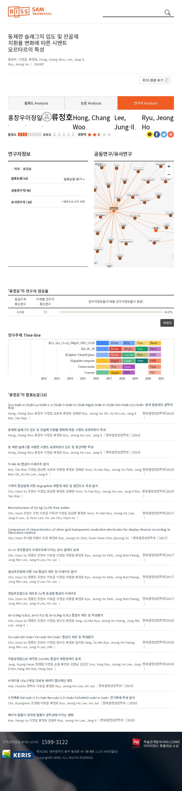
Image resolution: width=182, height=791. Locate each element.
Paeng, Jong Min (128, 620)
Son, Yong (96, 664)
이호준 (44, 513)
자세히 (167, 323)
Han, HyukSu (17, 685)
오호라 (58, 413)
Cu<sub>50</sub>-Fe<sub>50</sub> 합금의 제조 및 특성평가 (51, 637)
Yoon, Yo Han (94, 469)
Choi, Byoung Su (117, 538)
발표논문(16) (19, 178)
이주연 (53, 513)
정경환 (39, 664)
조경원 (35, 703)
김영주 (52, 720)
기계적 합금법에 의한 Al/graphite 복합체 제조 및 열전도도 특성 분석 (53, 486)
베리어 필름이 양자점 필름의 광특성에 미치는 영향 (40, 715)
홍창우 (12, 59)
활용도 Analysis (36, 102)
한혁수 (31, 685)
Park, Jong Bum (118, 555)
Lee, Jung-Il (75, 59)
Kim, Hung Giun (42, 668)
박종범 (60, 469)
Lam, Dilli (46, 647)
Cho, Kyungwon (19, 703)
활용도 (12, 134)
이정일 (22, 59)
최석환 (27, 538)
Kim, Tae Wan (17, 418)
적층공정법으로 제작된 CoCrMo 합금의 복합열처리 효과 (44, 658)
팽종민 (32, 555)
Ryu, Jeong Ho (18, 64)
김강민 (84, 664)
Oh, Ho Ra (111, 413)
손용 (57, 664)
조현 (36, 513)
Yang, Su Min (84, 620)
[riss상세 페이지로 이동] (155, 80)
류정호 (33, 59)
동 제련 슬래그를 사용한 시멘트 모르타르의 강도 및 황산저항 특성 (50, 447)
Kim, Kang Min (20, 668)
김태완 (77, 413)
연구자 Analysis (146, 102)
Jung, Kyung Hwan (21, 664)
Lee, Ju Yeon (27, 517)
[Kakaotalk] (149, 134)
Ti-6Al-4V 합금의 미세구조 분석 (28, 464)
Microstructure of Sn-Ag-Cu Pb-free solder (39, 507)
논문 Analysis (91, 102)
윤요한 (41, 469)
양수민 (60, 620)
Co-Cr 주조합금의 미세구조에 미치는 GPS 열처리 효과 (43, 549)
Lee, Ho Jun (46, 517)
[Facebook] (157, 134)
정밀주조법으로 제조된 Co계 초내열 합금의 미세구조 (42, 593)
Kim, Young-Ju (18, 720)
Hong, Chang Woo (52, 59)
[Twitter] (164, 134)
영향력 (82, 134)
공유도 (47, 134)
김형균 (74, 664)
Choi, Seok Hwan (93, 538)
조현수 (32, 491)
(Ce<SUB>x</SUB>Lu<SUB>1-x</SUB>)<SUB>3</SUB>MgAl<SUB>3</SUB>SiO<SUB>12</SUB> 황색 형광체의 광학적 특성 (90, 406)
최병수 (37, 538)
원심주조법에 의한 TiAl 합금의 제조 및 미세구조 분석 (42, 571)
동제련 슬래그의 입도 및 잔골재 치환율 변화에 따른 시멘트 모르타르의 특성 (57, 429)
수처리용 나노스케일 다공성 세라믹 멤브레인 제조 (40, 680)
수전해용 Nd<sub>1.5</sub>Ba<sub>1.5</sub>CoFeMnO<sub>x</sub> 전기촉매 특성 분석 (71, 697)
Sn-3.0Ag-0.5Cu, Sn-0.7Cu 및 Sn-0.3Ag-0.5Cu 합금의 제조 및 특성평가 (55, 615)
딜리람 (79, 642)
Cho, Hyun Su (17, 491)
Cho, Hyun (15, 513)
